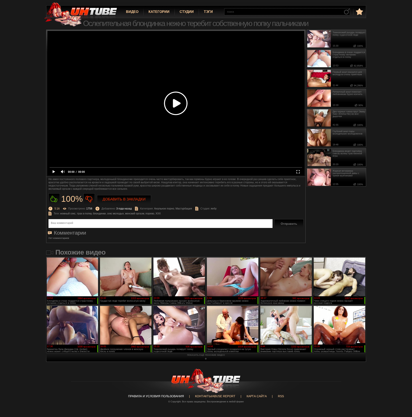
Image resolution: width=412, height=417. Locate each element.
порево (149, 213)
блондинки (99, 213)
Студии (187, 12)
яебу (214, 208)
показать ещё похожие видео (206, 355)
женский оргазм (134, 213)
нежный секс (68, 213)
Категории (159, 12)
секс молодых (115, 213)
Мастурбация (184, 208)
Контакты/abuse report (215, 396)
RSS (281, 396)
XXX (158, 213)
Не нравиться (89, 199)
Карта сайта (257, 396)
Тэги (208, 12)
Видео (132, 12)
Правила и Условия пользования (156, 396)
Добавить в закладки (124, 199)
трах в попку (84, 213)
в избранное (359, 11)
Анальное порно (164, 208)
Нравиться (54, 199)
